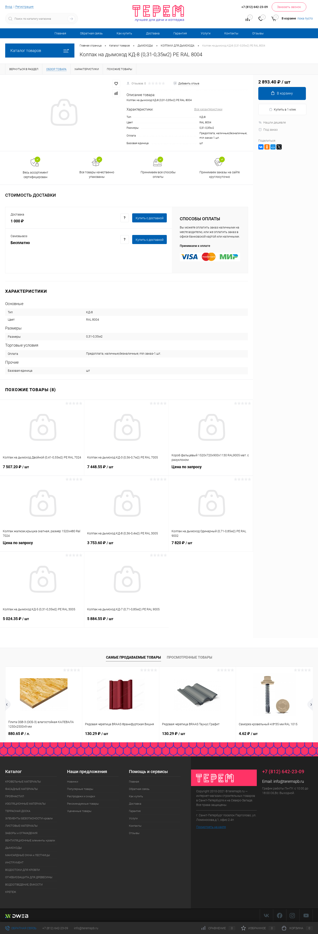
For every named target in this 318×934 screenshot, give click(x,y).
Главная (60, 33)
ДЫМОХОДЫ (13, 847)
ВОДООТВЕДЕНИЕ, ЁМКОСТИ (24, 884)
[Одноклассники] (267, 147)
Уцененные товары (79, 811)
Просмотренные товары (189, 657)
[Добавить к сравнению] (116, 93)
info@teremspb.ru (288, 781)
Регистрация (24, 6)
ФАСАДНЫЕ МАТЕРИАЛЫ (21, 789)
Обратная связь (91, 33)
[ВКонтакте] (260, 147)
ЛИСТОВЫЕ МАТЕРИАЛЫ (21, 825)
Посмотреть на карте (211, 827)
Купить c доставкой (150, 218)
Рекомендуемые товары (83, 803)
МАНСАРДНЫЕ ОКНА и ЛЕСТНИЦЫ (27, 855)
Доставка (153, 33)
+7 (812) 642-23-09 (55, 928)
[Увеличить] (63, 113)
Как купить (124, 33)
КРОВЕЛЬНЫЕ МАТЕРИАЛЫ (23, 781)
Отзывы (258, 33)
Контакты (231, 33)
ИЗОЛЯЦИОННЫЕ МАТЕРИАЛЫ (25, 803)
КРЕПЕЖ (10, 892)
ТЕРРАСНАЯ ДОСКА (17, 811)
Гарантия (180, 33)
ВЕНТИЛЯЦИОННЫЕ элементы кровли (30, 840)
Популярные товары (80, 789)
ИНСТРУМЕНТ (14, 862)
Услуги (205, 33)
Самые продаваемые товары (133, 657)
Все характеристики (208, 109)
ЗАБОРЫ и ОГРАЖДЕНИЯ (21, 833)
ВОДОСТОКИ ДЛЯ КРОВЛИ (22, 869)
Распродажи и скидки (81, 796)
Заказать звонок (289, 7)
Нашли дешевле (274, 122)
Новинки (72, 781)
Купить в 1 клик (285, 109)
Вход (8, 6)
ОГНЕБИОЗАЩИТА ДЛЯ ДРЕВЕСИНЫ (28, 877)
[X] (279, 147)
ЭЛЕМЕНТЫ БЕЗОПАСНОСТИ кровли (29, 818)
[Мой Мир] (273, 147)
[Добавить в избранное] (116, 84)
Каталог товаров (25, 50)
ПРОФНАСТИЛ (14, 796)
